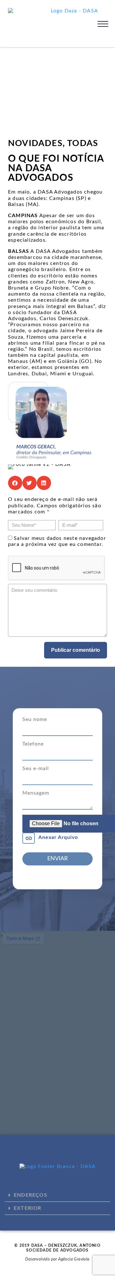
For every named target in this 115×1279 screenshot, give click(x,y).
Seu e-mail (35, 768)
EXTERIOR (28, 1208)
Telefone (33, 743)
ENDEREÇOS (30, 1195)
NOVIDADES (35, 143)
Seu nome (34, 719)
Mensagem (35, 793)
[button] (15, 483)
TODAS (82, 143)
